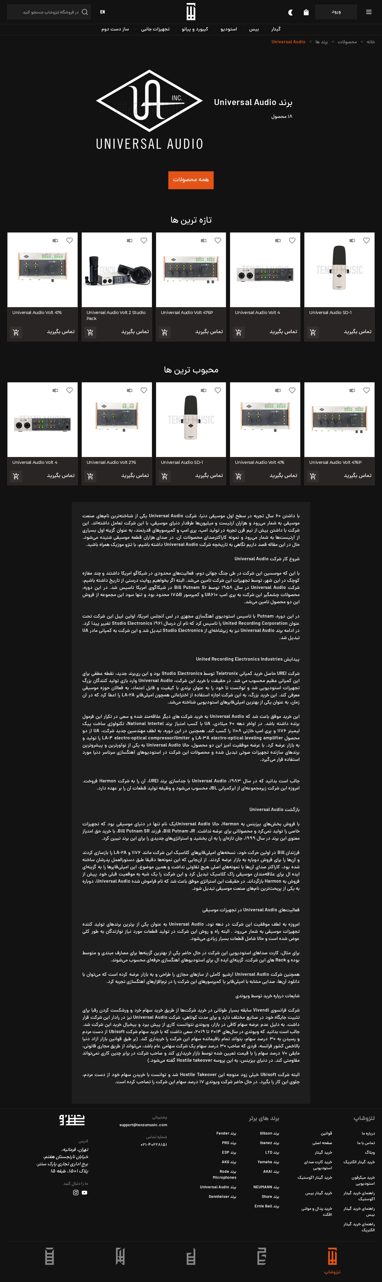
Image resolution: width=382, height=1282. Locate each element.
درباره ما (368, 1134)
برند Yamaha (268, 1162)
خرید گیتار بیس (318, 1193)
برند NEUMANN (266, 1187)
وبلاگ (370, 1153)
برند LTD (272, 1153)
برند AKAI (271, 1172)
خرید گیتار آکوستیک (315, 1178)
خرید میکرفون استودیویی (363, 1181)
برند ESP (229, 1153)
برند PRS (229, 1143)
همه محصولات (191, 180)
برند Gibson (269, 1134)
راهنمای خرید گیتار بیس (359, 1212)
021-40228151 (154, 1145)
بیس (254, 29)
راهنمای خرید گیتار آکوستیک (359, 1196)
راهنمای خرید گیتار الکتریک (359, 1227)
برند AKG (229, 1162)
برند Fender (226, 1134)
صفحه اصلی (322, 1143)
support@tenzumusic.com (143, 1126)
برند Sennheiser (222, 1197)
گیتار (276, 29)
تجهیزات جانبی (155, 29)
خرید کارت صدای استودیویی (318, 1165)
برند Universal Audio (218, 1187)
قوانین (326, 1134)
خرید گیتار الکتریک (359, 1162)
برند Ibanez (269, 1143)
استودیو (229, 29)
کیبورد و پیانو (195, 29)
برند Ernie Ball (267, 1206)
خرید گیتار (323, 1153)
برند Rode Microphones (224, 1175)
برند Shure (270, 1197)
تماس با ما (366, 1143)
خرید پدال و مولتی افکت (316, 1212)
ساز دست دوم (115, 29)
